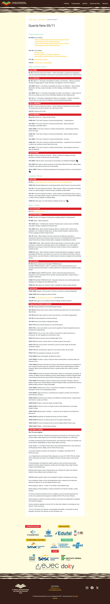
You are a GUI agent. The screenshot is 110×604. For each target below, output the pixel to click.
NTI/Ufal (75, 596)
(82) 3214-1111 (55, 588)
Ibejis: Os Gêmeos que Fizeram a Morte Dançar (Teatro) (52, 39)
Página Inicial (32, 19)
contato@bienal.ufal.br (55, 590)
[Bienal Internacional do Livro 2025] (14, 3)
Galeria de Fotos (95, 3)
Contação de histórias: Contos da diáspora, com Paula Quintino (52, 182)
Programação (76, 3)
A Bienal (66, 3)
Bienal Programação (39, 211)
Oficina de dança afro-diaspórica (45, 297)
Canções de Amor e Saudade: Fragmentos (47, 54)
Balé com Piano (39, 52)
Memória (105, 3)
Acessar (55, 598)
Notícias (84, 3)
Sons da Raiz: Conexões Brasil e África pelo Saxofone (51, 56)
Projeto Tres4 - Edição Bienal (43, 62)
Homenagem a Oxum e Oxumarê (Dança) (47, 41)
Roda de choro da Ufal (40, 59)
